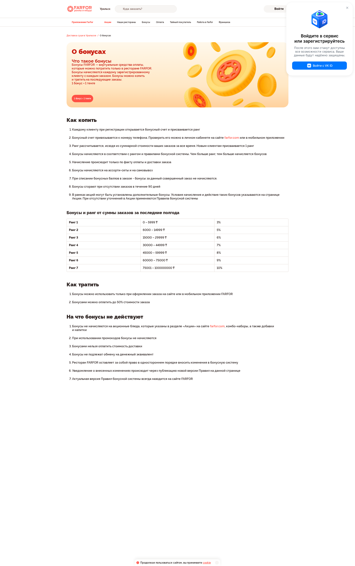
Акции (107, 22)
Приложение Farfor (82, 22)
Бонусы (146, 22)
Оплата (160, 22)
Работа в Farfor (205, 22)
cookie (207, 562)
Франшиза (224, 22)
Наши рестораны (126, 22)
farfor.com (231, 137)
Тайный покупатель (180, 22)
